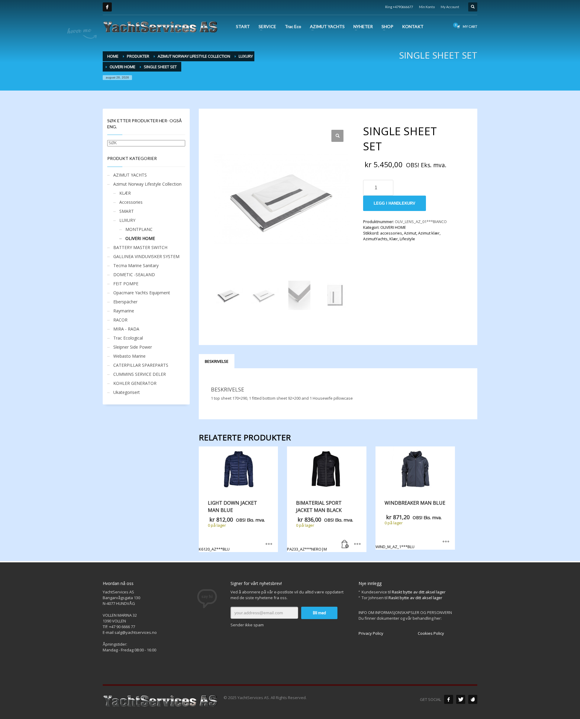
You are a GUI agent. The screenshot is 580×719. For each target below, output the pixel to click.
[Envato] (472, 699)
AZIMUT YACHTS (130, 175)
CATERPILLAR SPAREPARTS (140, 365)
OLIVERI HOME (393, 227)
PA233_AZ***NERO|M (320, 525)
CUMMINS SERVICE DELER (139, 374)
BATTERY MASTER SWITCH (140, 247)
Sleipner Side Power (132, 347)
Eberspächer (125, 302)
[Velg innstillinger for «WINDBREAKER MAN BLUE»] (446, 542)
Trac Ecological (128, 338)
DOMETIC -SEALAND (134, 274)
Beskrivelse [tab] (216, 361)
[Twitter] (460, 699)
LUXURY (127, 220)
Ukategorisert (126, 392)
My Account (450, 7)
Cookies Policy (431, 633)
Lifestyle (407, 238)
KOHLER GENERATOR (134, 383)
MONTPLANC (139, 229)
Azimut (410, 233)
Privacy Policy (371, 633)
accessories (391, 233)
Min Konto (427, 7)
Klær (393, 238)
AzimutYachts (375, 238)
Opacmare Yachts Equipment (141, 293)
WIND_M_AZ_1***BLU (410, 524)
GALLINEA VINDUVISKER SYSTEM (146, 256)
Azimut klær (429, 233)
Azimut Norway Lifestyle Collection (147, 184)
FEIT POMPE (125, 283)
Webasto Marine (129, 356)
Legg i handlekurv (394, 203)
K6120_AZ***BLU (232, 525)
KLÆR (125, 193)
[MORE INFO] (357, 544)
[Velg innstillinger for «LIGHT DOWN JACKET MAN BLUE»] (269, 544)
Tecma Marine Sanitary (136, 265)
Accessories (131, 202)
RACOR (120, 320)
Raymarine (123, 311)
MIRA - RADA (126, 329)
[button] (337, 136)
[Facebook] (107, 6)
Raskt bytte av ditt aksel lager (419, 592)
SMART (126, 211)
